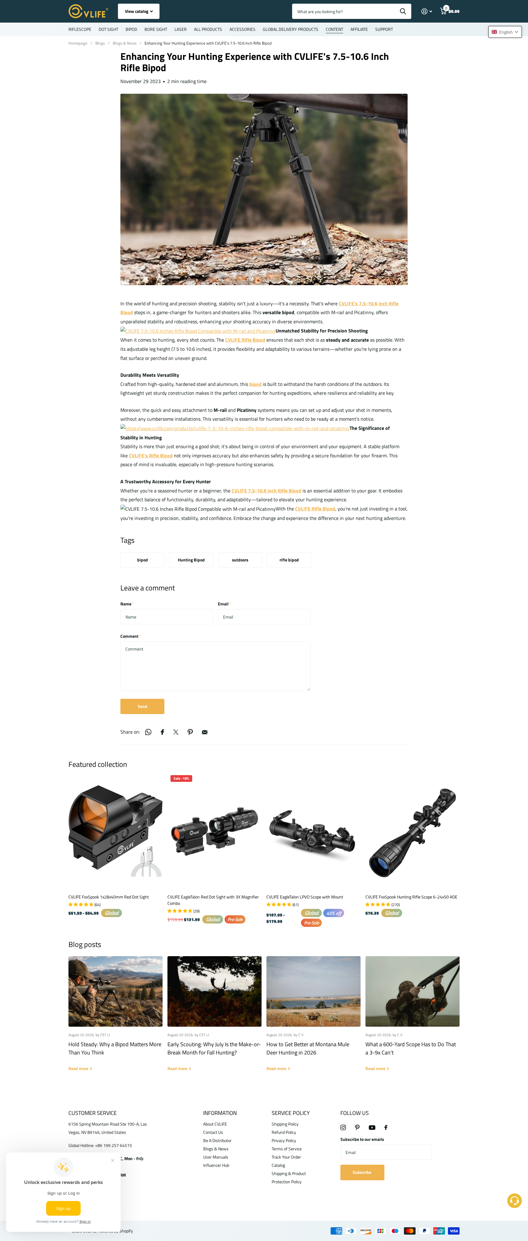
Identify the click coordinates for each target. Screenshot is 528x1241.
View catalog (137, 11)
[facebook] (385, 1127)
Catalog (278, 1165)
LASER (180, 29)
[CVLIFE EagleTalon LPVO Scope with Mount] (313, 831)
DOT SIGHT (108, 29)
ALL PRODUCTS (208, 29)
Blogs (100, 43)
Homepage (77, 43)
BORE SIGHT (156, 29)
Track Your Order (286, 1157)
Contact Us (213, 1132)
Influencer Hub (216, 1165)
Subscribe (362, 1172)
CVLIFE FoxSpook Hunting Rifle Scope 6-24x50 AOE (411, 897)
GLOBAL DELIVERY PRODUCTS (290, 29)
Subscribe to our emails (362, 1139)
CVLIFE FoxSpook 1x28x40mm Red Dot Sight (108, 897)
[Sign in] (426, 11)
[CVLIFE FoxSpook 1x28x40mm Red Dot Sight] (115, 831)
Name (127, 604)
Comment (130, 636)
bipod (142, 560)
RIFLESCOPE (79, 29)
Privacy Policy (284, 1140)
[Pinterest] (357, 1127)
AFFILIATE (359, 29)
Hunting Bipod (191, 560)
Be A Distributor (217, 1140)
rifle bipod (289, 560)
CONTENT (334, 29)
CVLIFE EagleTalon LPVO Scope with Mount (304, 897)
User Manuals (215, 1157)
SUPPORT (384, 29)
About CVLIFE (215, 1124)
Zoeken (402, 11)
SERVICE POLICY (291, 1113)
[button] (505, 32)
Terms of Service (287, 1148)
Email (224, 604)
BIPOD (131, 29)
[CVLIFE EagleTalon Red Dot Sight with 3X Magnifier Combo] (214, 831)
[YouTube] (372, 1127)
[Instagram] (343, 1127)
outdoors (240, 560)
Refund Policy (284, 1132)
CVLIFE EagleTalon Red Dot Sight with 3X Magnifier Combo (213, 900)
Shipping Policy (285, 1124)
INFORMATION (220, 1113)
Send (142, 706)
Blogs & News (125, 43)
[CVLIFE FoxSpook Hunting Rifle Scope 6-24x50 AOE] (412, 831)
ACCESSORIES (242, 29)
